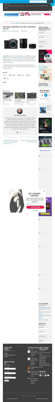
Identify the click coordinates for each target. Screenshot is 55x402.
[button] (34, 195)
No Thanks (35, 210)
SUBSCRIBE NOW (35, 207)
